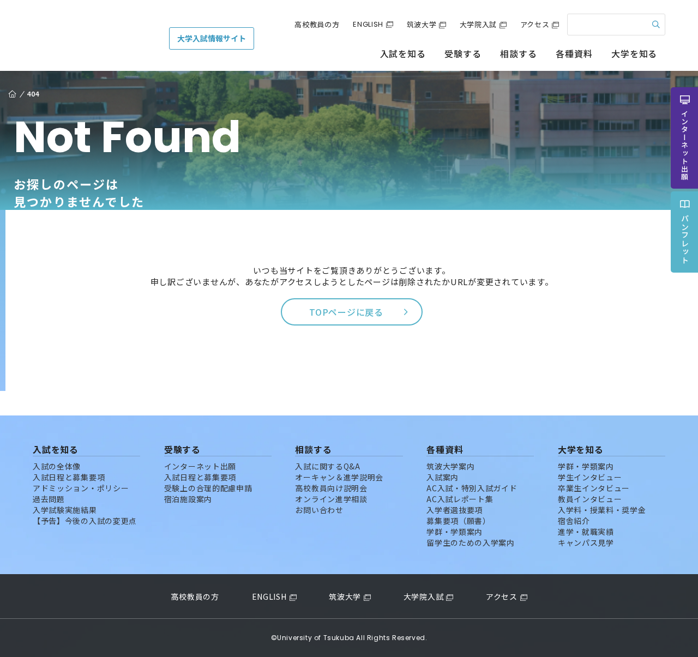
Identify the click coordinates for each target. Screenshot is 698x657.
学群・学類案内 (454, 531)
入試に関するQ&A (327, 466)
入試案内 (442, 477)
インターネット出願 (200, 466)
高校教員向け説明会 (331, 488)
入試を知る (403, 53)
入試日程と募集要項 (69, 477)
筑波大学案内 (450, 466)
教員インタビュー (590, 498)
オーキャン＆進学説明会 (339, 477)
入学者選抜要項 (454, 509)
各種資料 (574, 53)
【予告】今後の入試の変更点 (85, 520)
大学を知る (634, 53)
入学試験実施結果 (65, 509)
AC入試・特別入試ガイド (471, 488)
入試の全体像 (57, 466)
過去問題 (49, 498)
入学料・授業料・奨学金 (602, 509)
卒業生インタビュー (594, 488)
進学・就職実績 (586, 531)
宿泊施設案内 (188, 498)
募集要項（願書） (458, 520)
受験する (462, 53)
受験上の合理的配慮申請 (208, 488)
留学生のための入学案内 (470, 542)
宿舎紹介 (574, 520)
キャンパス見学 (586, 542)
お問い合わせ (319, 509)
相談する (518, 53)
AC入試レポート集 (459, 498)
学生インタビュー (590, 477)
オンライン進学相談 (331, 498)
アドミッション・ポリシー (81, 488)
